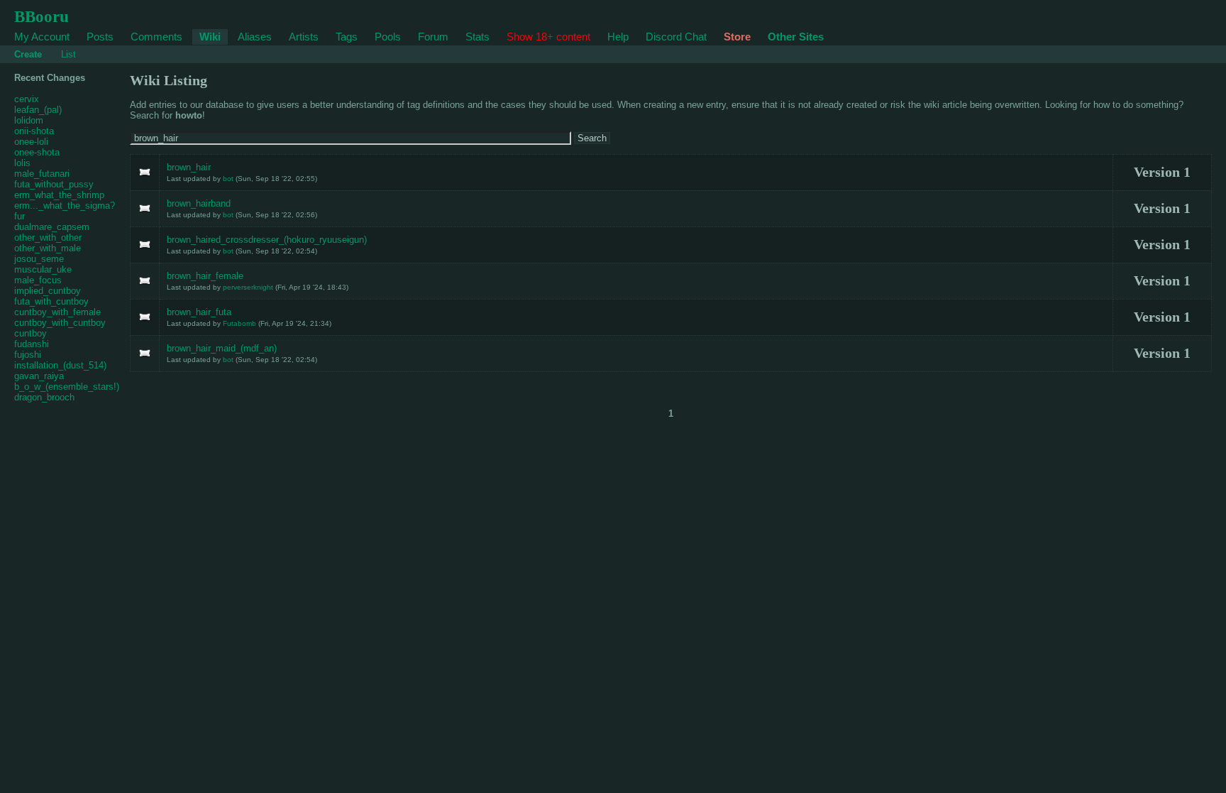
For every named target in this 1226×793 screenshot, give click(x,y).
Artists (304, 37)
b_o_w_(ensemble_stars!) (66, 386)
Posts (100, 37)
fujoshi (27, 354)
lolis (22, 163)
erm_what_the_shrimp (59, 195)
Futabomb (239, 323)
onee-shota (37, 152)
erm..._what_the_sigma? (64, 205)
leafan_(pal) (38, 109)
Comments (156, 37)
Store (737, 37)
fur (19, 216)
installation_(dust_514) (60, 365)
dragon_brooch (44, 397)
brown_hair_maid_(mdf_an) (222, 348)
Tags (347, 37)
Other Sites (796, 37)
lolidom (28, 120)
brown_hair (189, 167)
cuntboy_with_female (57, 312)
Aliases (255, 37)
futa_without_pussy (54, 184)
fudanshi (31, 344)
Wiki (210, 37)
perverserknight (248, 287)
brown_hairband (199, 203)
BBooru (41, 16)
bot (228, 178)
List (68, 54)
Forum (433, 37)
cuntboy (30, 333)
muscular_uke (43, 269)
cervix (26, 99)
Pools (388, 37)
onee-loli (31, 141)
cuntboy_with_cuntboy (60, 322)
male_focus (38, 280)
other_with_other (48, 237)
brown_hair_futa (199, 312)
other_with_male (47, 248)
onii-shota (34, 131)
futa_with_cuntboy (51, 301)
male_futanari (42, 173)
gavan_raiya (39, 376)
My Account (42, 37)
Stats (477, 37)
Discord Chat (676, 37)
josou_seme (39, 258)
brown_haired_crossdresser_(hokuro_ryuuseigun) (267, 239)
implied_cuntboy (47, 290)
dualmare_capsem (51, 227)
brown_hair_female (205, 275)
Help (618, 37)
